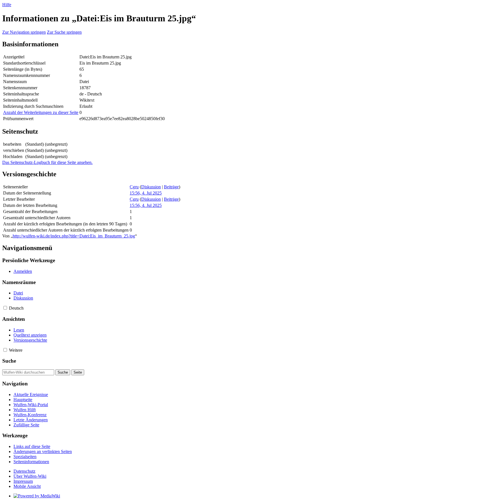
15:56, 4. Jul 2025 (146, 193)
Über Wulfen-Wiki (29, 476)
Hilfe (6, 4)
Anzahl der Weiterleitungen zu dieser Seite (40, 112)
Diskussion (151, 186)
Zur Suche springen (64, 32)
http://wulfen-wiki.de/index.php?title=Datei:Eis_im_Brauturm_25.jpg (74, 236)
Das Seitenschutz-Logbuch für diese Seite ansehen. (47, 162)
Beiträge (171, 186)
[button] (5, 308)
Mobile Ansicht (27, 486)
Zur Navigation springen (24, 32)
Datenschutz (24, 471)
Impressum (23, 481)
